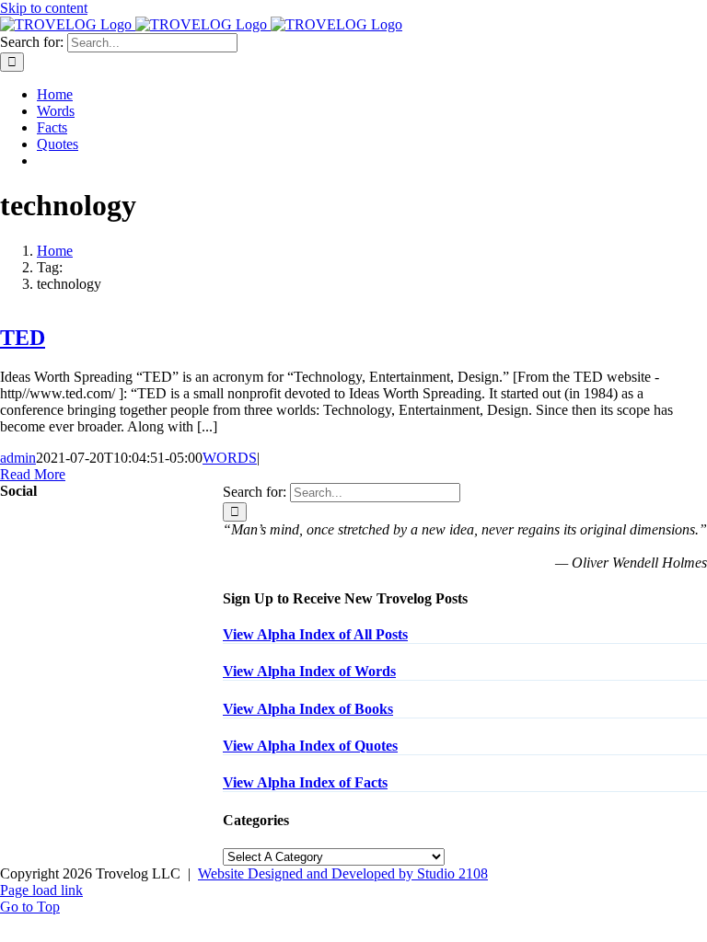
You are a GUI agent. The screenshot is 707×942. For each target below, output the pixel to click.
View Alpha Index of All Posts (315, 634)
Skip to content (43, 8)
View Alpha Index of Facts (305, 782)
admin (18, 457)
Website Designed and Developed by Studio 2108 (343, 873)
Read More (32, 474)
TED (22, 338)
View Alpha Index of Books (308, 709)
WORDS (230, 457)
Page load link (41, 890)
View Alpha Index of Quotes (310, 745)
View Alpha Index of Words (309, 671)
